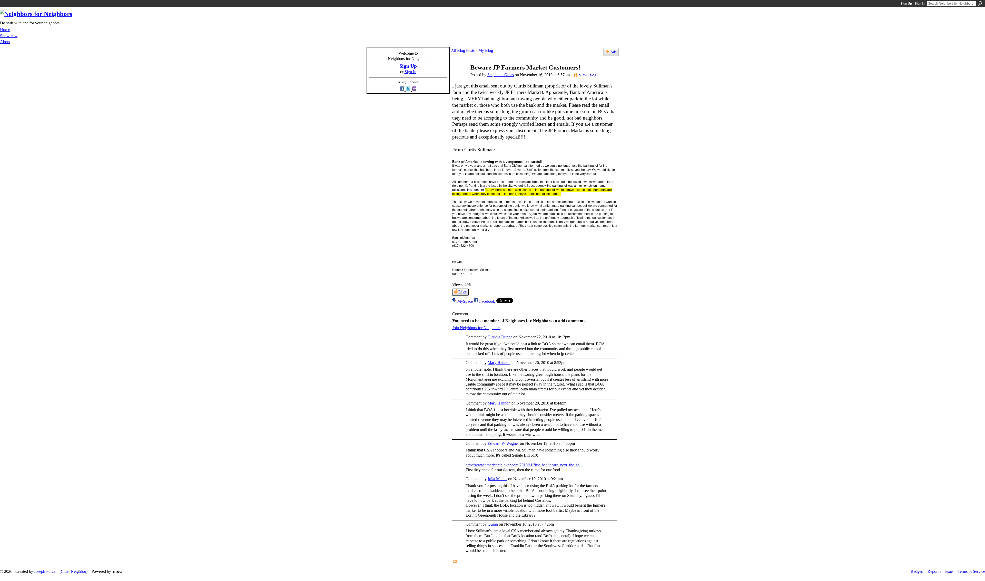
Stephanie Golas (500, 75)
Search (980, 3)
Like (462, 291)
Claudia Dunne (500, 337)
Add (613, 52)
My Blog (485, 50)
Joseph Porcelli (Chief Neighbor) (60, 571)
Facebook (487, 301)
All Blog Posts (463, 50)
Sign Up (906, 3)
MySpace (465, 301)
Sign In (919, 3)
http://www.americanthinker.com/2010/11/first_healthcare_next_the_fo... (524, 465)
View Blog (587, 75)
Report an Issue (940, 571)
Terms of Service (971, 571)
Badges (917, 571)
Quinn (493, 524)
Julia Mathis (497, 479)
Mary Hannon (499, 362)
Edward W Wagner (503, 443)
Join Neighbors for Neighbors (476, 328)
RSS (455, 561)
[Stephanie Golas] (459, 77)
